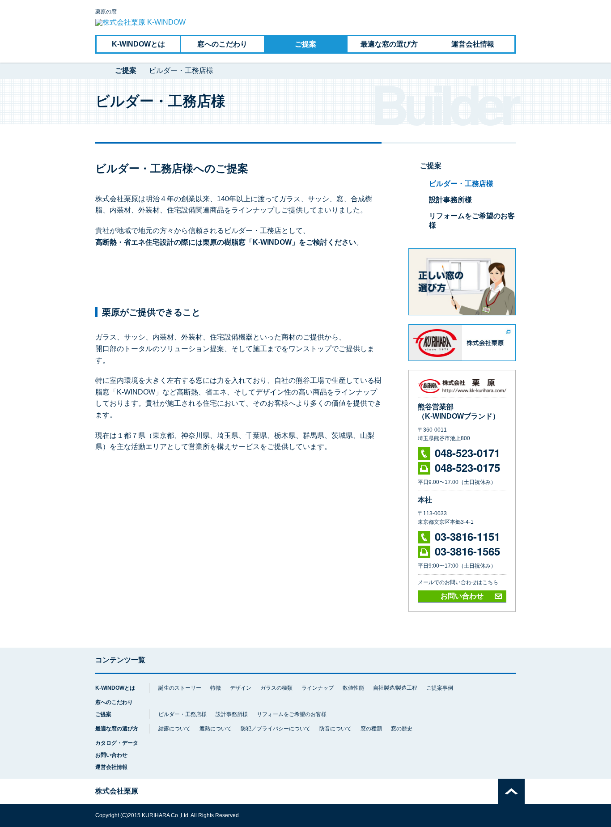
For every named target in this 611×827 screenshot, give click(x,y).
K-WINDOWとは (138, 44)
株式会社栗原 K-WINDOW (98, 70)
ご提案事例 (439, 688)
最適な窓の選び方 (389, 44)
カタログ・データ (116, 743)
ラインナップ (317, 688)
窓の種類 (371, 728)
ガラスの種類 (276, 688)
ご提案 (305, 44)
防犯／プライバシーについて (275, 728)
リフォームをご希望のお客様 (292, 714)
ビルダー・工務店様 (461, 183)
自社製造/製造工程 (395, 688)
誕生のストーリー (179, 688)
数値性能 (353, 688)
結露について (174, 728)
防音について (335, 728)
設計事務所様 (450, 200)
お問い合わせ (462, 596)
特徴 (215, 688)
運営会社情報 (472, 44)
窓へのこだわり (222, 44)
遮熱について (215, 728)
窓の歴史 (401, 728)
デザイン (240, 688)
